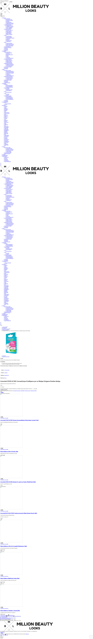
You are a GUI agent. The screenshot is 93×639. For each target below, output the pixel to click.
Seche (5, 143)
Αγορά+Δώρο (6, 157)
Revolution (6, 138)
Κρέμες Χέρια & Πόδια (10, 232)
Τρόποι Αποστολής (10, 616)
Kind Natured (6, 126)
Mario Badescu (6, 289)
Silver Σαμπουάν (8, 22)
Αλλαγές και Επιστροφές (4, 615)
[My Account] (0, 164)
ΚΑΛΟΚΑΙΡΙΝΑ (5, 155)
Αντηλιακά (7, 73)
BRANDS (4, 105)
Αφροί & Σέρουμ (9, 36)
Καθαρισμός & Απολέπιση (8, 63)
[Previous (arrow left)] (1, 638)
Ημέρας (7, 55)
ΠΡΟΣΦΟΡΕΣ (4, 156)
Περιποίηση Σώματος (7, 70)
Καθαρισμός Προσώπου (10, 64)
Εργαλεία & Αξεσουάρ (7, 66)
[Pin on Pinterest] (2, 392)
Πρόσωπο (5, 84)
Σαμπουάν (7, 21)
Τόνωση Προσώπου (9, 225)
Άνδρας (3, 146)
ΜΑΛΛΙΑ (4, 17)
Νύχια (5, 91)
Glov (5, 119)
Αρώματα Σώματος (7, 82)
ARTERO (5, 106)
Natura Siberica (6, 135)
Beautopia (5, 109)
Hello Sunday (6, 122)
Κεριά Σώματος (8, 103)
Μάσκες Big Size (9, 33)
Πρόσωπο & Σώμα (7, 153)
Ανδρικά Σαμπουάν (9, 148)
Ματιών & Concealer (9, 54)
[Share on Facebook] (0, 392)
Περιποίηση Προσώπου (8, 218)
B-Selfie (5, 267)
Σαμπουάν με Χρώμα (9, 20)
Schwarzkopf (6, 142)
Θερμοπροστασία (9, 40)
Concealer (7, 88)
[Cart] (0, 165)
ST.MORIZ (6, 303)
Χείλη (5, 93)
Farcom (5, 117)
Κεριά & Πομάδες (9, 196)
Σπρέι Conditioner (9, 28)
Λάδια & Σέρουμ (8, 59)
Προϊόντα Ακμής (8, 61)
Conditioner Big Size (9, 25)
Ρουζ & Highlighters (9, 86)
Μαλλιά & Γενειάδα (7, 147)
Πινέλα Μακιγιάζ (9, 96)
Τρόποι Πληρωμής (3, 616)
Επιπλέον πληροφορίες (5, 356)
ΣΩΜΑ (3, 69)
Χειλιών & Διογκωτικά (9, 58)
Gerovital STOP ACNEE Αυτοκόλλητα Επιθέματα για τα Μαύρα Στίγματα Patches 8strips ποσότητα (15, 388)
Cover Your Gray (7, 113)
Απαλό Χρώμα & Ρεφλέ (10, 44)
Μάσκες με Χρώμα (9, 34)
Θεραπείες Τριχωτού (9, 189)
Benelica (5, 110)
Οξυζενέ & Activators (9, 45)
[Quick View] (1, 417)
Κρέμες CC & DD (9, 52)
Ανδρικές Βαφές (8, 310)
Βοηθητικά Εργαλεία (9, 97)
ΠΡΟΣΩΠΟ (4, 51)
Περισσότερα (2, 632)
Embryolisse (6, 116)
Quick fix (5, 137)
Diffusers (5, 104)
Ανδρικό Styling (8, 151)
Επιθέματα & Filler (9, 62)
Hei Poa (5, 121)
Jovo (5, 125)
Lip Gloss (7, 253)
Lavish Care (6, 128)
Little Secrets (6, 129)
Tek (4, 145)
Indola (5, 123)
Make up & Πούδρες (9, 85)
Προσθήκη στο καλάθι (4, 389)
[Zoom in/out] (2, 637)
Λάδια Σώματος (8, 74)
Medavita (5, 131)
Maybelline (6, 130)
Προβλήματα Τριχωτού (9, 182)
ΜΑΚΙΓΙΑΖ (4, 83)
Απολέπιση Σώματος (9, 78)
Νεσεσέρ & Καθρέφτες (9, 99)
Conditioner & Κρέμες (7, 24)
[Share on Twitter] (1, 392)
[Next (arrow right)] (2, 638)
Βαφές (5, 42)
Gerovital (5, 118)
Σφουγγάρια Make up (9, 98)
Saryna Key (6, 140)
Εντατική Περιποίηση (7, 29)
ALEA (5, 107)
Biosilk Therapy (6, 112)
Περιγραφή (4, 355)
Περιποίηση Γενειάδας (9, 150)
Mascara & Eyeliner (9, 89)
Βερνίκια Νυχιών (9, 92)
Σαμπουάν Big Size (9, 19)
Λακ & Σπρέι (8, 38)
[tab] (47, 355)
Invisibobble (6, 124)
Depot (5, 114)
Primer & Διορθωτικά (9, 246)
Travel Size (6, 48)
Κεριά (5, 102)
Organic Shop (6, 136)
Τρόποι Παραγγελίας (17, 616)
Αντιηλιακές (8, 53)
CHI (5, 111)
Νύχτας (7, 56)
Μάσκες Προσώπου (9, 60)
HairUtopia (6, 120)
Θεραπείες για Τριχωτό (9, 149)
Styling (5, 35)
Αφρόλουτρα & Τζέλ (9, 77)
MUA (5, 134)
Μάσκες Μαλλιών (9, 31)
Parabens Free (6, 375)
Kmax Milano (6, 127)
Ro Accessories (6, 139)
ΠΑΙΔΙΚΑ (4, 154)
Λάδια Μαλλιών (8, 32)
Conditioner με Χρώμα (9, 26)
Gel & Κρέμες (8, 41)
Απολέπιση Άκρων (9, 79)
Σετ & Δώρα (6, 49)
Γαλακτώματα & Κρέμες (10, 75)
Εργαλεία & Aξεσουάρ (7, 47)
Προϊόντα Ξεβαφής (9, 43)
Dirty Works (6, 115)
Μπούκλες (7, 39)
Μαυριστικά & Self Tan (9, 71)
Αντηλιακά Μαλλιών (7, 46)
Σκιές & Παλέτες (8, 90)
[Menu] (1, 13)
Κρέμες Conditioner (9, 27)
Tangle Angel (6, 144)
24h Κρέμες (8, 57)
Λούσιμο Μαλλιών (7, 18)
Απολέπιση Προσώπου (9, 65)
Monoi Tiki (6, 132)
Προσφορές (6, 50)
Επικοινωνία (11, 615)
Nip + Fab (5, 296)
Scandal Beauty (6, 141)
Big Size (5, 317)
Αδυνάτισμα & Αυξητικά (10, 72)
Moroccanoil (6, 133)
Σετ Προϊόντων (6, 160)
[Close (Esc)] (1, 637)
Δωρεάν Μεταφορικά (7, 161)
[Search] (0, 163)
